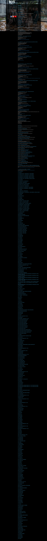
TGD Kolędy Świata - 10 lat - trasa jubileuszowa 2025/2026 (11, 10)
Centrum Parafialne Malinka (22, 97)
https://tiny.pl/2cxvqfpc (21, 60)
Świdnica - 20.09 (14, 7)
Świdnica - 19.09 (14, 6)
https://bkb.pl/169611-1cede (22, 113)
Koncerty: (14, 5)
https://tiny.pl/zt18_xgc (20, 164)
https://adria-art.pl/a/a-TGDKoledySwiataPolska (24, 39)
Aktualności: (14, 8)
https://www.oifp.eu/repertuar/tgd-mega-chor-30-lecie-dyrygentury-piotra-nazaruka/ (26, 167)
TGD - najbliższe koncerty (13, 9)
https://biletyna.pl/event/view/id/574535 (23, 99)
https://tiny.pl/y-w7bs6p (27, 149)
